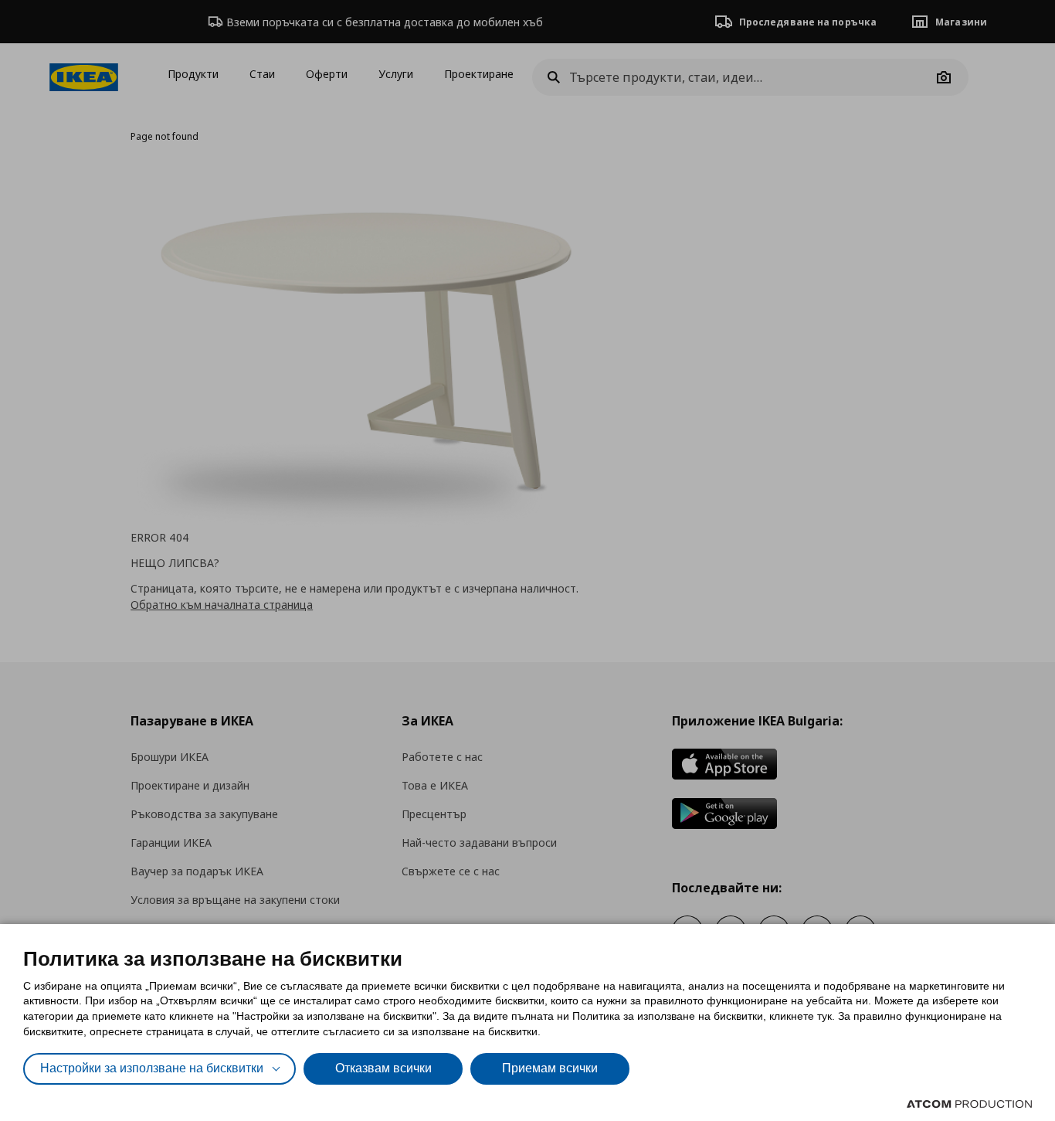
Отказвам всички (383, 1068)
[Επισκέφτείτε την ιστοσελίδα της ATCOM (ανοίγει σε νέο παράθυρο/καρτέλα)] (969, 1104)
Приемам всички (550, 1068)
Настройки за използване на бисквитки (151, 1068)
